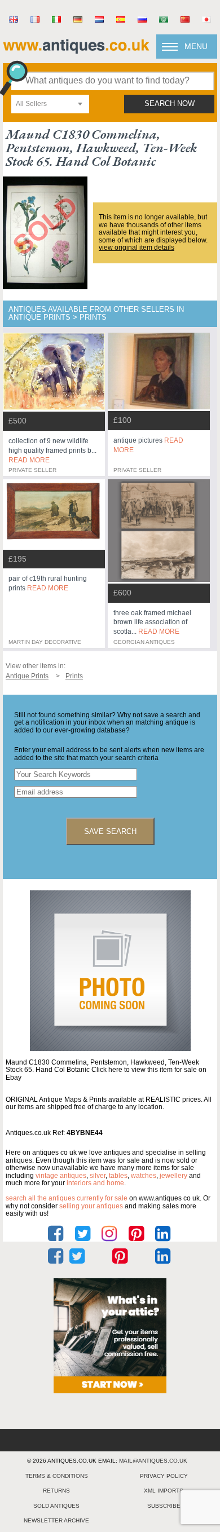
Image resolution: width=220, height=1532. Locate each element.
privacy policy (164, 1476)
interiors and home (95, 1183)
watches (143, 1176)
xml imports (163, 1490)
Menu (196, 46)
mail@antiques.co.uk (153, 1461)
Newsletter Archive (56, 1520)
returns (56, 1490)
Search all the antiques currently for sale (66, 1198)
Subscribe (164, 1506)
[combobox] (50, 104)
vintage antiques (61, 1176)
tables (118, 1176)
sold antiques (56, 1506)
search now (169, 104)
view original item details (136, 247)
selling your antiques (91, 1206)
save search (110, 831)
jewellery (173, 1176)
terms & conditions (56, 1476)
